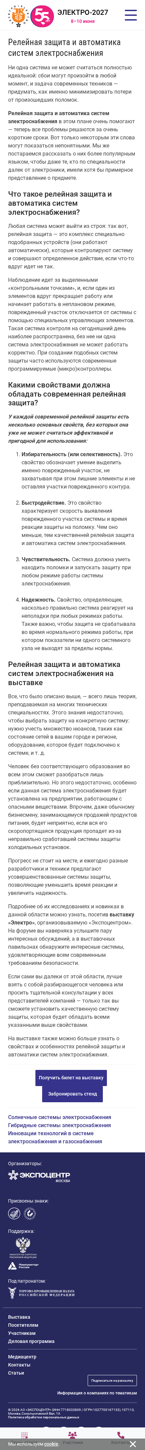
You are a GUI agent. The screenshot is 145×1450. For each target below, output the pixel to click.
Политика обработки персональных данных (43, 1417)
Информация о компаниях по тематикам (97, 1393)
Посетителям (23, 1325)
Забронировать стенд (72, 1094)
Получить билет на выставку (71, 1077)
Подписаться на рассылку (112, 1380)
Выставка (19, 1317)
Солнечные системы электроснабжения (59, 1117)
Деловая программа (31, 1341)
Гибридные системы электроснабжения (59, 1125)
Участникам (22, 1333)
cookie (51, 1444)
